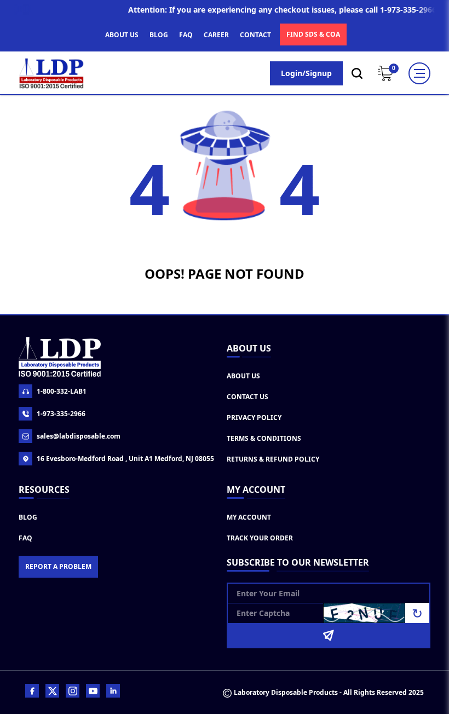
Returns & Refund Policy (273, 459)
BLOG (158, 34)
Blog (28, 517)
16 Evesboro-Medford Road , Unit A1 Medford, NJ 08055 (125, 458)
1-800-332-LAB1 (62, 391)
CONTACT (255, 34)
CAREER (216, 34)
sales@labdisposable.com (78, 436)
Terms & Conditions (264, 438)
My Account (249, 517)
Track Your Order (260, 538)
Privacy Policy (254, 417)
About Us (243, 376)
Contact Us (247, 396)
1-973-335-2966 (61, 413)
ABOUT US (122, 34)
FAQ (186, 34)
